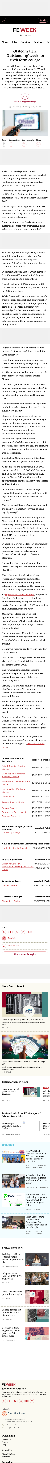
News (5, 42)
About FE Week (8, 1454)
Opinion (25, 42)
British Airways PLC (11, 863)
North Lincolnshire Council (14, 848)
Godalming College (11, 832)
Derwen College (9, 885)
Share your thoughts (25, 954)
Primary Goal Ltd (10, 808)
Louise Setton (8, 796)
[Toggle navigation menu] (4, 20)
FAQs (4, 1445)
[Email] (32, 1401)
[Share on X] (17, 932)
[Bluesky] (15, 1401)
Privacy (5, 1442)
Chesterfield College (11, 901)
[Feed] (4, 1401)
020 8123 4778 (11, 1424)
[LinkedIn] (21, 1401)
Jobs (14, 42)
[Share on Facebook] (10, 932)
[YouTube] (26, 1401)
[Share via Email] (29, 932)
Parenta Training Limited (13, 802)
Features (38, 42)
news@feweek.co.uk (12, 1428)
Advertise (6, 1457)
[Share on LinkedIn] (23, 932)
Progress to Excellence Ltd (14, 812)
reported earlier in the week (19, 594)
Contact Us (6, 1440)
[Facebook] (10, 1401)
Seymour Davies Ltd (11, 816)
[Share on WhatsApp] (4, 932)
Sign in (43, 20)
